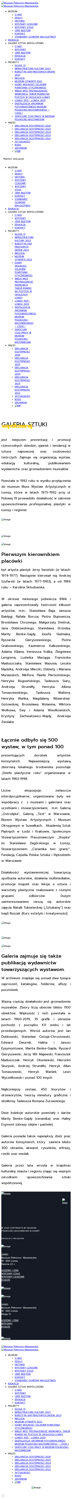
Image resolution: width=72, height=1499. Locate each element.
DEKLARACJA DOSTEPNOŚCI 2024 (33, 132)
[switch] (3, 1496)
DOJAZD (5, 1280)
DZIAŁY (19, 17)
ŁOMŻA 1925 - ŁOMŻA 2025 (30, 100)
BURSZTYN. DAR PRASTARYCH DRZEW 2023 (23, 247)
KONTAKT (20, 33)
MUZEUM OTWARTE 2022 (28, 81)
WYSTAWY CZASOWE (26, 24)
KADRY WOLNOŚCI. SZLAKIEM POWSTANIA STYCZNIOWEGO (30, 86)
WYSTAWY (20, 49)
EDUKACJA (13, 40)
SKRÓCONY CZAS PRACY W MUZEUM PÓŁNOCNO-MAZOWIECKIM (35, 118)
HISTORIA (20, 21)
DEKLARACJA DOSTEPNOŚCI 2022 (33, 138)
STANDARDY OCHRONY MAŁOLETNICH (35, 36)
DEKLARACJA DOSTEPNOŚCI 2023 (33, 135)
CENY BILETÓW (23, 30)
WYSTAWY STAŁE (24, 27)
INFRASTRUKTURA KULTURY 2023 (33, 68)
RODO (18, 145)
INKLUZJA (20, 78)
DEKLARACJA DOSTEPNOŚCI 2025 (33, 129)
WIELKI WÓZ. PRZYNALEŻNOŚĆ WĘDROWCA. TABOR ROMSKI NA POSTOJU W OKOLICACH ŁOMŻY (32, 94)
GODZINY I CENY (10, 1270)
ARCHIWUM (21, 148)
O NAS (18, 14)
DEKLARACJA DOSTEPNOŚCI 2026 (33, 125)
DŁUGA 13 (20, 65)
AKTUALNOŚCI (22, 141)
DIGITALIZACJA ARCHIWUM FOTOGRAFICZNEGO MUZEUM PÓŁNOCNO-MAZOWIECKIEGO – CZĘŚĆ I (32, 108)
